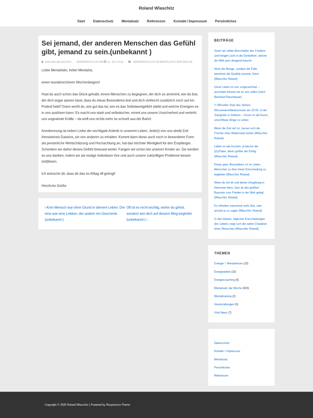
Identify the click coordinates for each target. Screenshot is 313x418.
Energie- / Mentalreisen (228, 263)
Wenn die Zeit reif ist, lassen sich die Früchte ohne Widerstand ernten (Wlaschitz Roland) (240, 133)
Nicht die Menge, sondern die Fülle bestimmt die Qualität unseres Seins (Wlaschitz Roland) (236, 73)
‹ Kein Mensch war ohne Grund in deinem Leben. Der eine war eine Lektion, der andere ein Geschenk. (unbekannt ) (85, 214)
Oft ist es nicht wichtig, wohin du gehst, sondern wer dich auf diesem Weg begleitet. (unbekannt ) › (159, 214)
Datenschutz (103, 21)
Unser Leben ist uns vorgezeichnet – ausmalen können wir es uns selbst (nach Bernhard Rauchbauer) (239, 92)
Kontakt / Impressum (190, 21)
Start (81, 21)
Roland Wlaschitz (156, 8)
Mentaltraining (222, 296)
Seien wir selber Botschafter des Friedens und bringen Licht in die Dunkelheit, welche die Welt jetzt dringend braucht (240, 55)
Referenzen (156, 21)
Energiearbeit (222, 271)
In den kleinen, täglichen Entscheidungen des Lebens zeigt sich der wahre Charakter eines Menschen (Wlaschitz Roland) (240, 223)
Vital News (220, 312)
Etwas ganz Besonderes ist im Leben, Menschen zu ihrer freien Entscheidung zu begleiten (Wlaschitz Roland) (240, 169)
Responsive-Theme (118, 404)
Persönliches (225, 21)
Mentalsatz (130, 21)
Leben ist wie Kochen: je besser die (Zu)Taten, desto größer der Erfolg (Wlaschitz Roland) (236, 151)
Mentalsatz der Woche (175, 61)
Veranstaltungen (224, 304)
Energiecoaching (224, 279)
